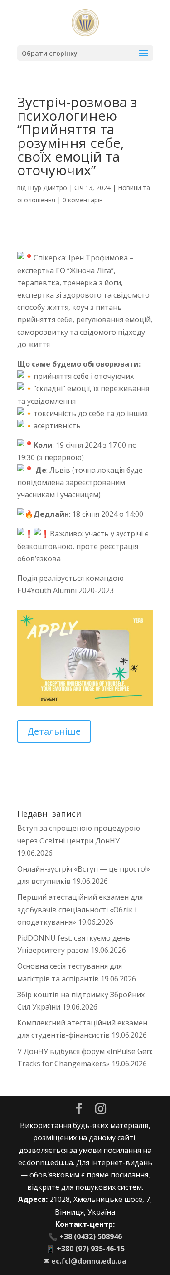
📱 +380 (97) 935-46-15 (85, 1249)
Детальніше (54, 731)
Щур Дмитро (47, 187)
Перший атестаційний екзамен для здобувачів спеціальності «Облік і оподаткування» (80, 909)
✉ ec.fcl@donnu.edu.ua (85, 1261)
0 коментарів (83, 200)
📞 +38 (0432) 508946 (85, 1236)
